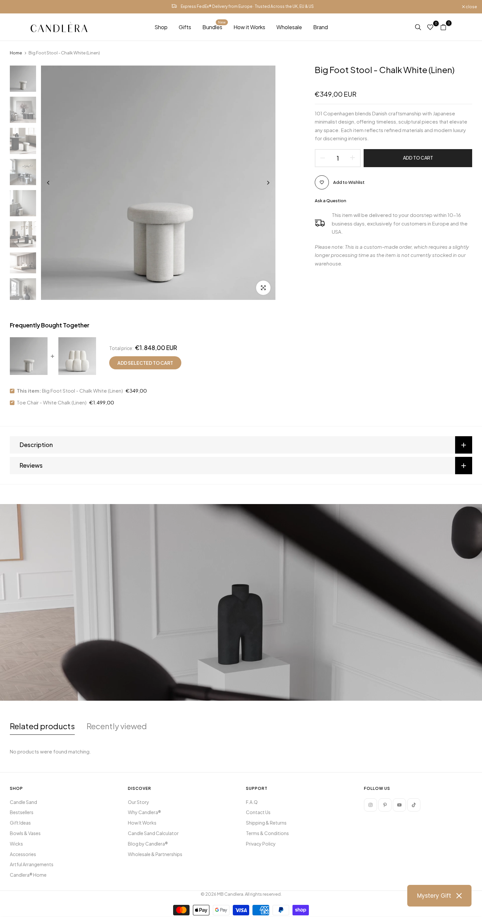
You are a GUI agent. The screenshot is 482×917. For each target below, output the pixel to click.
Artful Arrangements (31, 864)
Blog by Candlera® (148, 844)
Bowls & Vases (25, 833)
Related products (42, 726)
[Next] (263, 182)
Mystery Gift (434, 896)
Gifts (185, 27)
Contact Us (258, 812)
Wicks (16, 844)
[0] (430, 27)
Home (16, 52)
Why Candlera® (144, 812)
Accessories (23, 854)
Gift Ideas (20, 823)
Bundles (214, 26)
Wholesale (289, 27)
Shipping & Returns (266, 823)
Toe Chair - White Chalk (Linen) (52, 402)
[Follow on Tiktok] (413, 804)
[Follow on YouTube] (399, 804)
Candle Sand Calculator (153, 833)
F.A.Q (252, 802)
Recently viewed (117, 726)
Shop (161, 27)
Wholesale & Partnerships (155, 854)
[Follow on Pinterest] (385, 804)
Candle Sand (23, 802)
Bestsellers (21, 812)
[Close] (459, 895)
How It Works (142, 823)
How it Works (249, 27)
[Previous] (53, 182)
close (14, 7)
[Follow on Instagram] (370, 804)
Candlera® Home (28, 875)
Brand (320, 27)
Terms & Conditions (267, 833)
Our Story (138, 802)
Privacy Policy (261, 844)
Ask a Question (330, 200)
